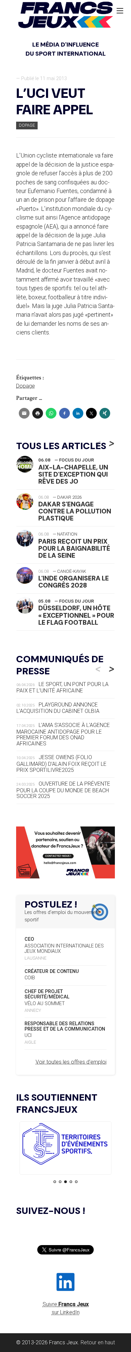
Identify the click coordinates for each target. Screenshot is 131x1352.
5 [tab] (76, 1181)
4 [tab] (71, 1181)
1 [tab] (54, 1181)
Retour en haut (98, 1342)
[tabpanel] (65, 1145)
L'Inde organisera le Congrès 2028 (73, 582)
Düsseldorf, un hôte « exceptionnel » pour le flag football (76, 615)
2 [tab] (60, 1181)
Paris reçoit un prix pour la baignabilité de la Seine (74, 548)
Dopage (27, 125)
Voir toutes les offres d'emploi (71, 1062)
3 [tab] (65, 1181)
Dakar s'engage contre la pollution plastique (74, 511)
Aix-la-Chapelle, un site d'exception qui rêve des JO (73, 474)
